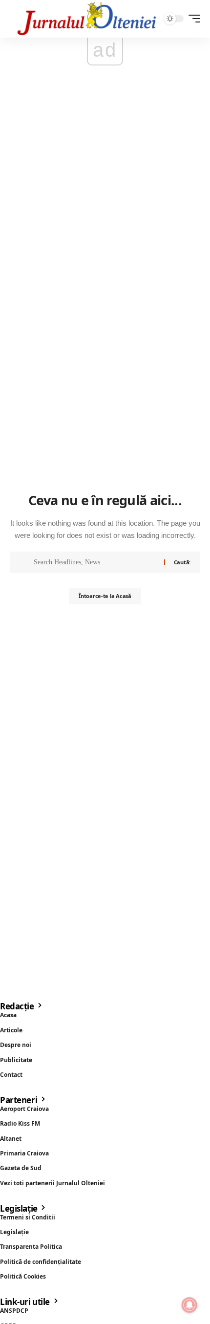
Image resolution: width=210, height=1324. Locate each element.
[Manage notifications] (189, 1305)
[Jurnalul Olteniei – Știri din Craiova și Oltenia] (87, 19)
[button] (192, 18)
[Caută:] (95, 562)
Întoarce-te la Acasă (105, 595)
